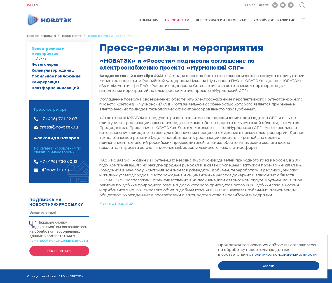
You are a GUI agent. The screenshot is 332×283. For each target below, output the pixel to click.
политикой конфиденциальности (58, 240)
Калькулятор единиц (53, 70)
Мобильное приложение (56, 76)
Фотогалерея (45, 64)
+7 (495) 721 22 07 (58, 118)
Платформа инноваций (55, 88)
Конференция (46, 82)
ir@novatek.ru (54, 169)
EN (36, 5)
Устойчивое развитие (274, 20)
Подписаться (59, 251)
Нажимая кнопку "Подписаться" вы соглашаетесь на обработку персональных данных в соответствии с (58, 231)
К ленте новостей (116, 203)
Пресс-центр (177, 20)
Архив (41, 59)
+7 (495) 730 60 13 (58, 161)
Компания (148, 20)
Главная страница (41, 35)
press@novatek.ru (59, 127)
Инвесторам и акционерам (221, 20)
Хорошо (269, 266)
